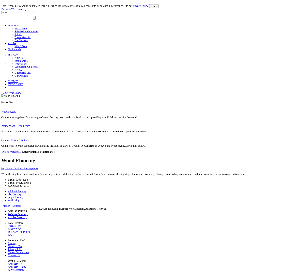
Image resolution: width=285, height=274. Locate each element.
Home (4, 92)
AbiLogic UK (15, 263)
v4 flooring (13, 200)
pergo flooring (15, 197)
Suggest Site (14, 225)
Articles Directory (17, 217)
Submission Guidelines (26, 31)
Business (16, 151)
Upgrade (16, 205)
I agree (154, 6)
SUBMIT (13, 81)
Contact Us (14, 255)
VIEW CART (15, 84)
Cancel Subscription (18, 252)
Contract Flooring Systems (15, 140)
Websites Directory (18, 214)
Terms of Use (15, 246)
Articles (12, 43)
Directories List (23, 37)
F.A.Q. (18, 34)
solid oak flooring (17, 191)
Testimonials (14, 49)
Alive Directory (16, 269)
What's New (21, 28)
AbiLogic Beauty (17, 266)
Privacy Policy (140, 5)
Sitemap (12, 243)
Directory (13, 25)
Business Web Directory (14, 9)
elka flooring (14, 194)
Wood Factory (8, 111)
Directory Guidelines (19, 231)
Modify (5, 205)
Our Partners (21, 40)
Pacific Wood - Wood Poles (15, 125)
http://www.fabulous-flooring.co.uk (19, 168)
